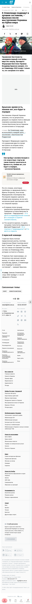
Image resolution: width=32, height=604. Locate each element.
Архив (18, 355)
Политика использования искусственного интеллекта (6, 356)
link (18, 311)
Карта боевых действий (11, 395)
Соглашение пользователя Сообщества (21, 334)
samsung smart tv (19, 555)
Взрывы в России (10, 405)
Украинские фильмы (10, 458)
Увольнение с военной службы (13, 415)
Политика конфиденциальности (8, 352)
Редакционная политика (6, 336)
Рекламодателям (6, 345)
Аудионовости (9, 383)
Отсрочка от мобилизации (12, 424)
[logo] (11, 2)
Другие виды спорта (10, 514)
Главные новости (10, 374)
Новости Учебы (10, 471)
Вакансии (19, 348)
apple (19, 550)
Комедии (7, 463)
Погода (7, 385)
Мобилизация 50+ (10, 417)
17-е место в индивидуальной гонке (16, 215)
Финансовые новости (11, 441)
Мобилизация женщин (11, 420)
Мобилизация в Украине (13, 413)
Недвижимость (10, 490)
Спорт (7, 503)
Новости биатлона (17, 7)
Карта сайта (20, 358)
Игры (18, 361)
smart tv (7, 555)
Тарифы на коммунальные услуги (14, 443)
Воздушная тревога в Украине (13, 400)
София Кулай (9, 26)
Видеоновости (9, 381)
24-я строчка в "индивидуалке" (14, 228)
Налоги (7, 446)
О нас (3, 330)
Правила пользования (8, 348)
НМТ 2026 (7, 480)
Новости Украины (10, 376)
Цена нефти (8, 437)
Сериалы (7, 465)
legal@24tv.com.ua (22, 580)
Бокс (6, 505)
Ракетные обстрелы (10, 393)
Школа (7, 478)
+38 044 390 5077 (22, 305)
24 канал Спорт (6, 7)
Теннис (7, 510)
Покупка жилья (9, 495)
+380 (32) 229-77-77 (12, 579)
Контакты (19, 346)
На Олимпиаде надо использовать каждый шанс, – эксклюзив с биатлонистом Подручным (14, 133)
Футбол (7, 507)
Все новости (9, 372)
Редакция (4, 333)
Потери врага (8, 407)
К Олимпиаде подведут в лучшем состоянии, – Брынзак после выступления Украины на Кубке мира (26, 7)
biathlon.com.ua (14, 29)
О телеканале (5, 339)
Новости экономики (11, 434)
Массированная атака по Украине (14, 402)
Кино (6, 454)
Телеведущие (5, 342)
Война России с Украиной (13, 391)
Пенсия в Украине (10, 448)
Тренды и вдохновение (11, 497)
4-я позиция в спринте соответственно (13, 219)
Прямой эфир (9, 378)
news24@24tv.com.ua (8, 305)
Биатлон (7, 512)
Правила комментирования (22, 339)
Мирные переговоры (11, 398)
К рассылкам (11, 539)
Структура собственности (21, 352)
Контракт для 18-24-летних (12, 422)
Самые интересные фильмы (13, 456)
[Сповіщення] (30, 2)
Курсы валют (8, 439)
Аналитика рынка (10, 492)
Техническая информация (20, 343)
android (7, 550)
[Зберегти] (27, 33)
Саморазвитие (9, 482)
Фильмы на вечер (10, 461)
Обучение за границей (11, 485)
